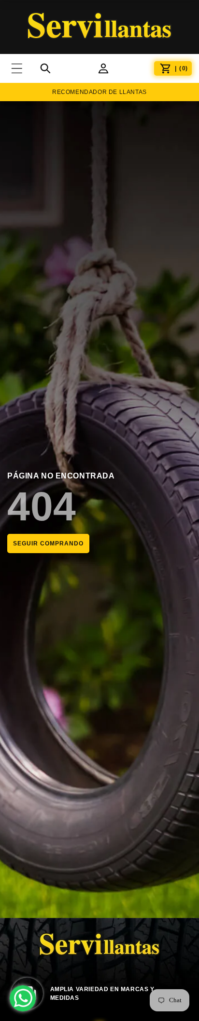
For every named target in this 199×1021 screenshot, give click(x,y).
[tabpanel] (99, 995)
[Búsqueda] (45, 68)
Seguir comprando (48, 543)
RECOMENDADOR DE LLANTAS (99, 92)
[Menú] (22, 68)
